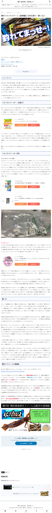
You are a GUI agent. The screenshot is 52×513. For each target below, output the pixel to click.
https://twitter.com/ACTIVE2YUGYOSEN (13, 371)
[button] (48, 311)
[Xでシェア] (8, 407)
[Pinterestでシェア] (14, 414)
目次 (24, 71)
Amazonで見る (21, 125)
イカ (3, 472)
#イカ (8, 472)
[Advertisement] (26, 459)
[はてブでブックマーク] (31, 410)
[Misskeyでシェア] (43, 407)
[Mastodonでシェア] (20, 407)
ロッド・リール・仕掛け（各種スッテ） (12, 62)
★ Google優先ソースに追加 (26, 443)
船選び (3, 59)
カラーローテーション (7, 64)
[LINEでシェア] (43, 410)
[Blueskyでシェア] (31, 407)
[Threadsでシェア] (20, 410)
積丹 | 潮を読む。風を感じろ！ (26, 2)
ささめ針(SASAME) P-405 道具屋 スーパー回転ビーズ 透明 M (30, 183)
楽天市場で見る (33, 125)
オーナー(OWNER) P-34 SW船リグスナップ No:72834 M (29, 198)
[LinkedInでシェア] (26, 414)
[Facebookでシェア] (8, 410)
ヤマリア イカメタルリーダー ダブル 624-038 (26, 121)
